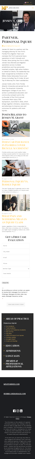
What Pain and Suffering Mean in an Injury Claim (14, 219)
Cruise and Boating (11, 341)
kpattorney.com (12, 384)
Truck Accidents (10, 328)
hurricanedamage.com (15, 393)
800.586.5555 (14, 8)
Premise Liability (11, 337)
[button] (32, 7)
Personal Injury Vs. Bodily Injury (15, 182)
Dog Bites (9, 333)
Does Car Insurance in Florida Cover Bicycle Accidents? (15, 145)
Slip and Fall (9, 331)
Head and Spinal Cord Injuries (15, 335)
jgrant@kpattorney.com (12, 46)
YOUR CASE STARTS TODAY (16, 304)
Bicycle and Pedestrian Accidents (16, 330)
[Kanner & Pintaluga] (4, 8)
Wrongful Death (10, 339)
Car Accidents (10, 326)
